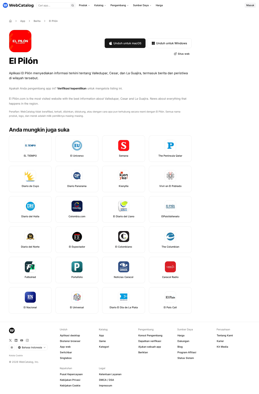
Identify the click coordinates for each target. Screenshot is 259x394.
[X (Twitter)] (10, 340)
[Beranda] (18, 5)
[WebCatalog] (12, 330)
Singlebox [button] (66, 357)
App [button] (101, 335)
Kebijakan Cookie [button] (70, 385)
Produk (83, 5)
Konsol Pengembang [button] (150, 335)
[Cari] (72, 5)
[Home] (10, 21)
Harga (159, 5)
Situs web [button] (184, 53)
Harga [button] (180, 335)
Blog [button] (180, 346)
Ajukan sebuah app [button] (149, 346)
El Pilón (53, 20)
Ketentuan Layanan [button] (110, 374)
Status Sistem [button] (185, 357)
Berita (37, 20)
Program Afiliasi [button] (186, 352)
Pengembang (118, 5)
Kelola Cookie (16, 355)
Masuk (250, 5)
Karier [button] (220, 341)
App (22, 20)
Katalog (98, 5)
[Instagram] (27, 340)
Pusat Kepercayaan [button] (71, 374)
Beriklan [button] (143, 352)
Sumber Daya (141, 5)
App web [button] (65, 346)
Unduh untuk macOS (127, 43)
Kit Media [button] (222, 346)
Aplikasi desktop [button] (70, 335)
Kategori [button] (104, 346)
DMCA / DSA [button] (106, 379)
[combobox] (32, 347)
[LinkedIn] (16, 340)
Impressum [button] (105, 385)
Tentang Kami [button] (225, 335)
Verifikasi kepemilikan (72, 88)
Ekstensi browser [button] (70, 341)
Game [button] (102, 341)
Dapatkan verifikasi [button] (149, 341)
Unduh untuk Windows (171, 43)
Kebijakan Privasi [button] (70, 379)
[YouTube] (21, 340)
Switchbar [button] (66, 352)
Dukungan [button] (183, 341)
